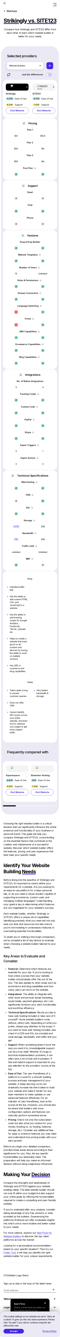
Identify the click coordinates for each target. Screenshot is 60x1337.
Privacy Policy (50, 1331)
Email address (11, 1290)
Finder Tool (9, 1252)
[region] (30, 783)
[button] (17, 98)
